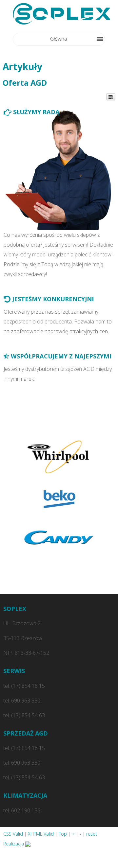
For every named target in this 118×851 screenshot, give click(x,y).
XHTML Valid (41, 834)
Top (63, 834)
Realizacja (14, 844)
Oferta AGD (25, 83)
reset (91, 834)
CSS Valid (13, 834)
